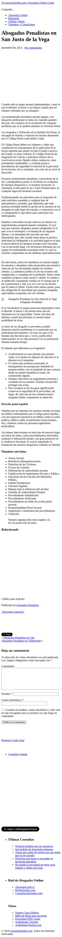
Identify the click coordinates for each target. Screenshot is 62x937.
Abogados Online (18, 15)
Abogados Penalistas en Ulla (18, 637)
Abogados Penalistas (27, 605)
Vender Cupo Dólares (27, 912)
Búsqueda (13, 18)
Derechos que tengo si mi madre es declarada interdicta (34, 860)
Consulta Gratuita (17, 754)
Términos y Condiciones (21, 24)
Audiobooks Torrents (26, 921)
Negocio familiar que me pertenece (34, 846)
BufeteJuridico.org (25, 890)
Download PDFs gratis (27, 918)
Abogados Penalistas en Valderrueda (21, 640)
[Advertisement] (30, 76)
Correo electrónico (12, 700)
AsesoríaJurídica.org (21, 930)
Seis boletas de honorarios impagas (34, 849)
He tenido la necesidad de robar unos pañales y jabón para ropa (35, 866)
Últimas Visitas (16, 21)
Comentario (7, 666)
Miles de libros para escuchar (31, 915)
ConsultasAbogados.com (28, 893)
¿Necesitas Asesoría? (12, 611)
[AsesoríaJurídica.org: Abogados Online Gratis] (27, 2)
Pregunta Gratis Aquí (12, 740)
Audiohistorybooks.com (28, 925)
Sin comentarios (33, 47)
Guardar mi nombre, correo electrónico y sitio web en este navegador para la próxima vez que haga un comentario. (30, 712)
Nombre (6, 693)
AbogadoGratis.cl (24, 887)
